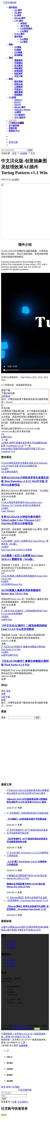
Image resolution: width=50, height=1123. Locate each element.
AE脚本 (29, 927)
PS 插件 (17, 15)
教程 (11, 79)
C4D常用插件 (26, 28)
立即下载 (5, 697)
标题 (14, 930)
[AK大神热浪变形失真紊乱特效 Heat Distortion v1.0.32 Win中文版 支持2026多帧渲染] (25, 466)
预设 (3, 930)
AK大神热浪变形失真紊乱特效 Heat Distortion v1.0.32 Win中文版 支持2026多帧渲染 (25, 481)
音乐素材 (18, 65)
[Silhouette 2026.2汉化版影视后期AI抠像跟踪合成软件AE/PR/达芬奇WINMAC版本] (28, 793)
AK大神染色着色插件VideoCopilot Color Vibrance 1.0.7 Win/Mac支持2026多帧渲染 (21, 520)
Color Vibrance (8, 511)
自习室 (14, 125)
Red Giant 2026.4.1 (9, 550)
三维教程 (18, 87)
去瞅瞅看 (23, 1045)
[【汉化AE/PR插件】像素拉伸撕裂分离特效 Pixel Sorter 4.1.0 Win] (25, 649)
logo (34, 930)
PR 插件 (18, 13)
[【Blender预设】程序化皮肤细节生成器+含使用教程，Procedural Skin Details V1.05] (28, 900)
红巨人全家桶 (25, 550)
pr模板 (45, 927)
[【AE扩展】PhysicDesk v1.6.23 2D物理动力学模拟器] (28, 855)
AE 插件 (18, 10)
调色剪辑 (18, 81)
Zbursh (17, 104)
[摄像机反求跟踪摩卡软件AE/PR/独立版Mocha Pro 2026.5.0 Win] (28, 878)
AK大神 (5, 472)
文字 (26, 930)
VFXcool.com (20, 1026)
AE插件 (15, 179)
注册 (14, 1102)
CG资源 (12, 97)
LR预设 (20, 930)
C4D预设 (24, 31)
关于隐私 (11, 947)
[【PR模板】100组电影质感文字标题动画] (27, 813)
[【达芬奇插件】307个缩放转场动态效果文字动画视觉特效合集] (28, 833)
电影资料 (18, 73)
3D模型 (17, 112)
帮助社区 (17, 123)
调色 (35, 927)
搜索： (4, 717)
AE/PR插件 (6, 584)
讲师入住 (11, 963)
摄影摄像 (18, 92)
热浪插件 (13, 472)
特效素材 (18, 68)
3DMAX (18, 100)
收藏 (3, 700)
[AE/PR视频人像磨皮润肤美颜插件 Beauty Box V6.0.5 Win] (25, 579)
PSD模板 (18, 52)
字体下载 (18, 76)
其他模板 (18, 55)
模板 (11, 44)
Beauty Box (17, 584)
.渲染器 (23, 23)
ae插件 (4, 437)
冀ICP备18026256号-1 (23, 1028)
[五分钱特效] (10, 2)
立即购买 (5, 396)
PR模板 (17, 50)
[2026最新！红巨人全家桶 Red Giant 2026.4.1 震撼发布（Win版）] (25, 544)
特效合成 (18, 84)
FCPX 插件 (19, 34)
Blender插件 (20, 18)
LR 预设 (24, 42)
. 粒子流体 (24, 26)
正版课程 (11, 966)
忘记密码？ (23, 1102)
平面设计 (18, 89)
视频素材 (18, 60)
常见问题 (11, 944)
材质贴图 (18, 71)
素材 (11, 58)
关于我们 (11, 941)
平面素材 (18, 63)
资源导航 (13, 128)
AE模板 (17, 47)
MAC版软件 (20, 117)
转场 (40, 927)
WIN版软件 (19, 115)
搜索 (30, 150)
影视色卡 (14, 131)
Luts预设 (24, 39)
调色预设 (18, 36)
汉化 (10, 437)
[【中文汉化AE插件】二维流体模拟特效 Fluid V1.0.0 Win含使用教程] (25, 613)
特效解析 (18, 95)
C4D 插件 (18, 21)
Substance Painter (22, 110)
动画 (30, 930)
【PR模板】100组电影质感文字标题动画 (26, 819)
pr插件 (11, 655)
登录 (8, 691)
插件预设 (13, 7)
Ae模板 (11, 927)
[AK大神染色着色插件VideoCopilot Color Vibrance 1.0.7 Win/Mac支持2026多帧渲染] (25, 505)
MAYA (17, 102)
